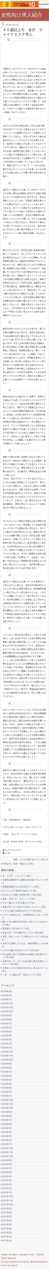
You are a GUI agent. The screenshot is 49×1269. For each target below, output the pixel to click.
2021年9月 (7, 1208)
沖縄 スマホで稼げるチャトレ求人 (29, 859)
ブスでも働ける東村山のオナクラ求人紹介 (22, 910)
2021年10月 (7, 1204)
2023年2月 (7, 1140)
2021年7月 (7, 1216)
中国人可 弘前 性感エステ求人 (18, 863)
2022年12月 (7, 1148)
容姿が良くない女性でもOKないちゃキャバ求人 (24, 906)
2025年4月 (7, 1035)
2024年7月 (7, 1071)
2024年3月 (7, 1087)
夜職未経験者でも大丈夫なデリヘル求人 (21, 886)
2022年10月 (7, 1156)
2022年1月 (7, 1192)
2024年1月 (7, 1095)
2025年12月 (7, 1003)
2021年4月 (7, 1228)
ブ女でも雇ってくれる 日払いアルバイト (22, 827)
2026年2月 (7, 995)
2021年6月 (7, 1220)
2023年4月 (7, 1132)
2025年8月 (7, 1019)
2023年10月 (7, 1108)
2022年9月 (7, 1160)
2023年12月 (7, 1100)
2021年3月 (7, 1232)
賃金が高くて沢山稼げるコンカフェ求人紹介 (23, 932)
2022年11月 (7, 1152)
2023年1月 (7, 1144)
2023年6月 (7, 1124)
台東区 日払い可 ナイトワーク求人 (20, 834)
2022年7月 (7, 1168)
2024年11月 (7, 1055)
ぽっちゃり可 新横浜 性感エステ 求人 (20, 890)
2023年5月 (7, 1128)
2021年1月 (7, 1240)
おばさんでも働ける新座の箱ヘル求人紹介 (22, 894)
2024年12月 (7, 1051)
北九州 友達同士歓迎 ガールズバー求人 (22, 841)
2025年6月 (7, 1027)
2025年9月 (7, 1015)
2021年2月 (7, 1236)
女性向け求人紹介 (21, 14)
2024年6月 (7, 1075)
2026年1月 (7, 999)
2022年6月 (7, 1172)
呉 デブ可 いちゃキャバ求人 (17, 875)
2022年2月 (7, 1188)
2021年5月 (7, 1224)
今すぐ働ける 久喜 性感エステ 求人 (19, 902)
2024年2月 (7, 1091)
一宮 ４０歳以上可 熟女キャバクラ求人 (22, 974)
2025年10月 (7, 1011)
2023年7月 (7, 1120)
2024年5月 (7, 1079)
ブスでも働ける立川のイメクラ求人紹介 (21, 950)
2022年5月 (7, 1176)
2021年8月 (7, 1212)
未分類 (7, 853)
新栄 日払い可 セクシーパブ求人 (19, 898)
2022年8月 (7, 1164)
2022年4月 (7, 1180)
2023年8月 (7, 1116)
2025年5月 (7, 1031)
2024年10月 (7, 1059)
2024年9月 (7, 1063)
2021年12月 (7, 1196)
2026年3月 (7, 991)
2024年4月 (7, 1083)
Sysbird (14, 1265)
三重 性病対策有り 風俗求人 (17, 819)
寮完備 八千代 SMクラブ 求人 (16, 928)
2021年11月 (7, 1200)
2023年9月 (7, 1112)
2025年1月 (7, 1047)
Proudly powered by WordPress (15, 1261)
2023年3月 (7, 1136)
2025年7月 (7, 1023)
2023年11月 (7, 1104)
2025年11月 (7, 1007)
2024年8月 (7, 1067)
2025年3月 (7, 1039)
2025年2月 (7, 1043)
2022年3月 (7, 1184)
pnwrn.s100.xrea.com (13, 850)
